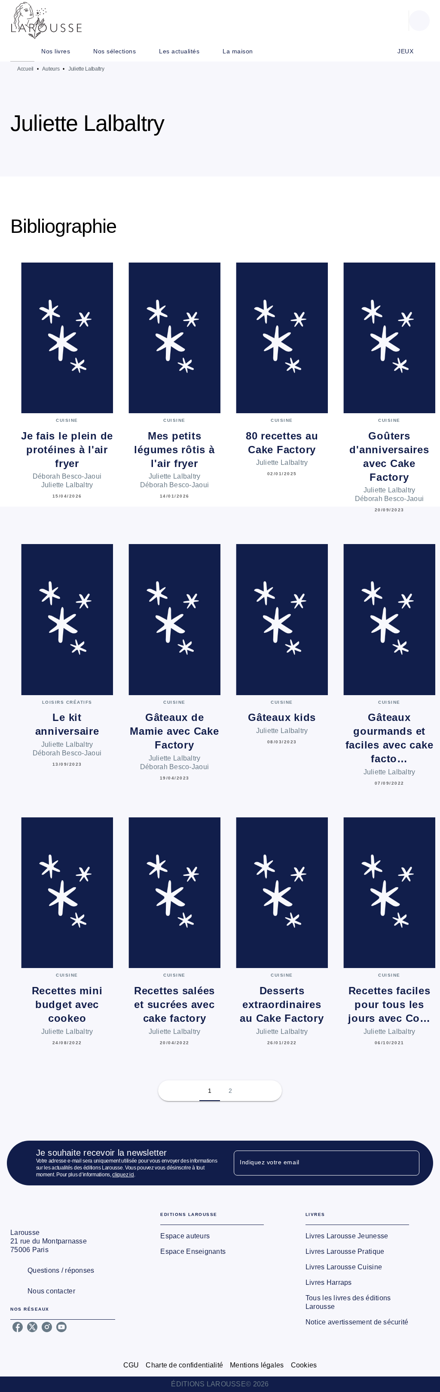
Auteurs (50, 69)
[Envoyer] (409, 1163)
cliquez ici (123, 1175)
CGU (131, 1365)
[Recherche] (419, 20)
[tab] (22, 51)
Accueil (25, 69)
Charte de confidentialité (184, 1365)
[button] (241, 151)
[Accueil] (46, 20)
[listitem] (17, 1327)
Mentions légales (257, 1365)
